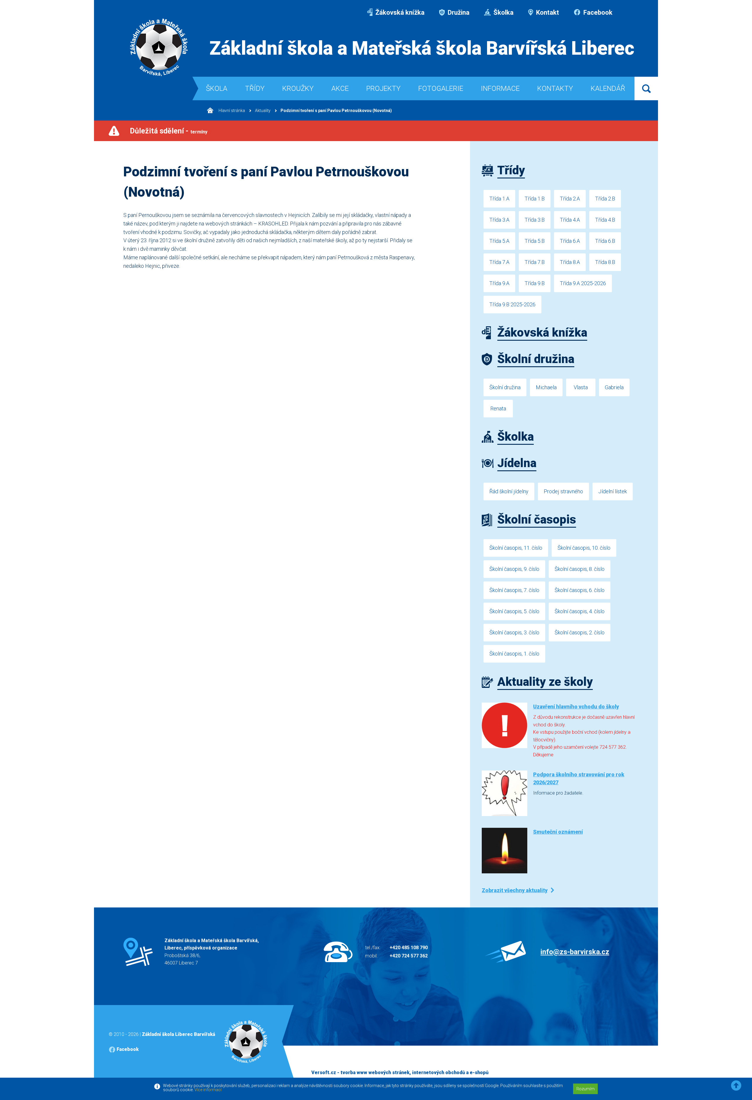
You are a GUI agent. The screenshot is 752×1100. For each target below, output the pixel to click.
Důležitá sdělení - (168, 131)
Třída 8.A (570, 262)
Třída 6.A (570, 241)
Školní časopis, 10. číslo (584, 548)
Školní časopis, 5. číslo (514, 611)
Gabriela (614, 387)
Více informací (207, 1089)
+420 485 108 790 (409, 947)
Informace (500, 88)
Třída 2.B (605, 198)
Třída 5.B (535, 241)
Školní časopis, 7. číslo (514, 590)
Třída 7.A (499, 262)
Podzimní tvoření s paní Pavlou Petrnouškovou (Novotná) (336, 110)
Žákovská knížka (399, 12)
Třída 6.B (605, 241)
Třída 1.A (499, 198)
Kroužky (298, 88)
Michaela (546, 387)
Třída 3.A (499, 220)
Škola (216, 88)
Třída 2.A (570, 198)
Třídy (255, 88)
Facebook (597, 12)
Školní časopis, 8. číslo (580, 569)
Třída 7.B (535, 262)
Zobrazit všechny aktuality (515, 890)
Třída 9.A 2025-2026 (583, 283)
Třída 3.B (535, 220)
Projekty (383, 88)
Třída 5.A (499, 241)
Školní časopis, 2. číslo (580, 632)
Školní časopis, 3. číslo (514, 632)
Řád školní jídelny (508, 491)
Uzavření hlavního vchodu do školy (576, 706)
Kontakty (555, 88)
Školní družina (505, 387)
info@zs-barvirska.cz (574, 952)
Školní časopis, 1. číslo (514, 654)
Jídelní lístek (612, 491)
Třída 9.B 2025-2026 (512, 304)
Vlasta (581, 387)
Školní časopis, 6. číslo (580, 590)
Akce (340, 88)
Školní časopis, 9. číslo (514, 569)
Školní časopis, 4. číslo (580, 611)
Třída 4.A (570, 220)
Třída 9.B (535, 283)
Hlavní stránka (231, 110)
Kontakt (547, 12)
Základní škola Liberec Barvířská (178, 1034)
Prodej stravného (563, 491)
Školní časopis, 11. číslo (515, 548)
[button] (736, 1085)
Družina (457, 12)
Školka (502, 12)
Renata (498, 408)
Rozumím (585, 1088)
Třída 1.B (535, 198)
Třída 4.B (605, 220)
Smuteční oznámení (558, 832)
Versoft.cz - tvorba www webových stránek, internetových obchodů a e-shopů (400, 1072)
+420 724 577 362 (409, 956)
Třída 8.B (605, 262)
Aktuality (263, 110)
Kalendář (608, 88)
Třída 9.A (499, 283)
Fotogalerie (440, 88)
